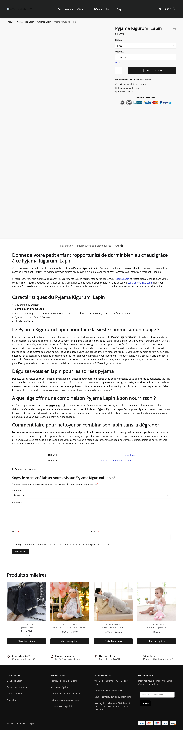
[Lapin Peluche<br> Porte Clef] (26, 601)
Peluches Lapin (43, 21)
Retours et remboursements (65, 699)
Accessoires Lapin (25, 21)
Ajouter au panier (152, 70)
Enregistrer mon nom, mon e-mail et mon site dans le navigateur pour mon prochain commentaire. (65, 544)
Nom (15, 531)
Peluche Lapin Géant (113, 627)
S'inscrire (145, 703)
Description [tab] (66, 245)
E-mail (95, 531)
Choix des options (26, 641)
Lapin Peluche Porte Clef (26, 629)
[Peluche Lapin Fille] (156, 601)
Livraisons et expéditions (63, 706)
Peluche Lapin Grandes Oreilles (70, 627)
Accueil (11, 21)
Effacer (118, 62)
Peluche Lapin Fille (157, 627)
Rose (132, 454)
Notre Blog (12, 699)
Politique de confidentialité (64, 680)
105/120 (94, 460)
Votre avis (18, 502)
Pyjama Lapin (122, 278)
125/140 (113, 460)
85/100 (122, 460)
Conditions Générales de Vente (66, 693)
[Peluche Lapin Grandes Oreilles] (69, 601)
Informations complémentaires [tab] (94, 245)
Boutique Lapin (14, 680)
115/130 (103, 460)
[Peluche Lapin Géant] (113, 601)
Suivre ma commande (18, 687)
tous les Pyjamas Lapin (140, 282)
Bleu (127, 454)
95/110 (131, 460)
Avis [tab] (117, 245)
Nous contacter (14, 693)
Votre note (17, 490)
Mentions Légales (59, 687)
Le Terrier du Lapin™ (26, 723)
